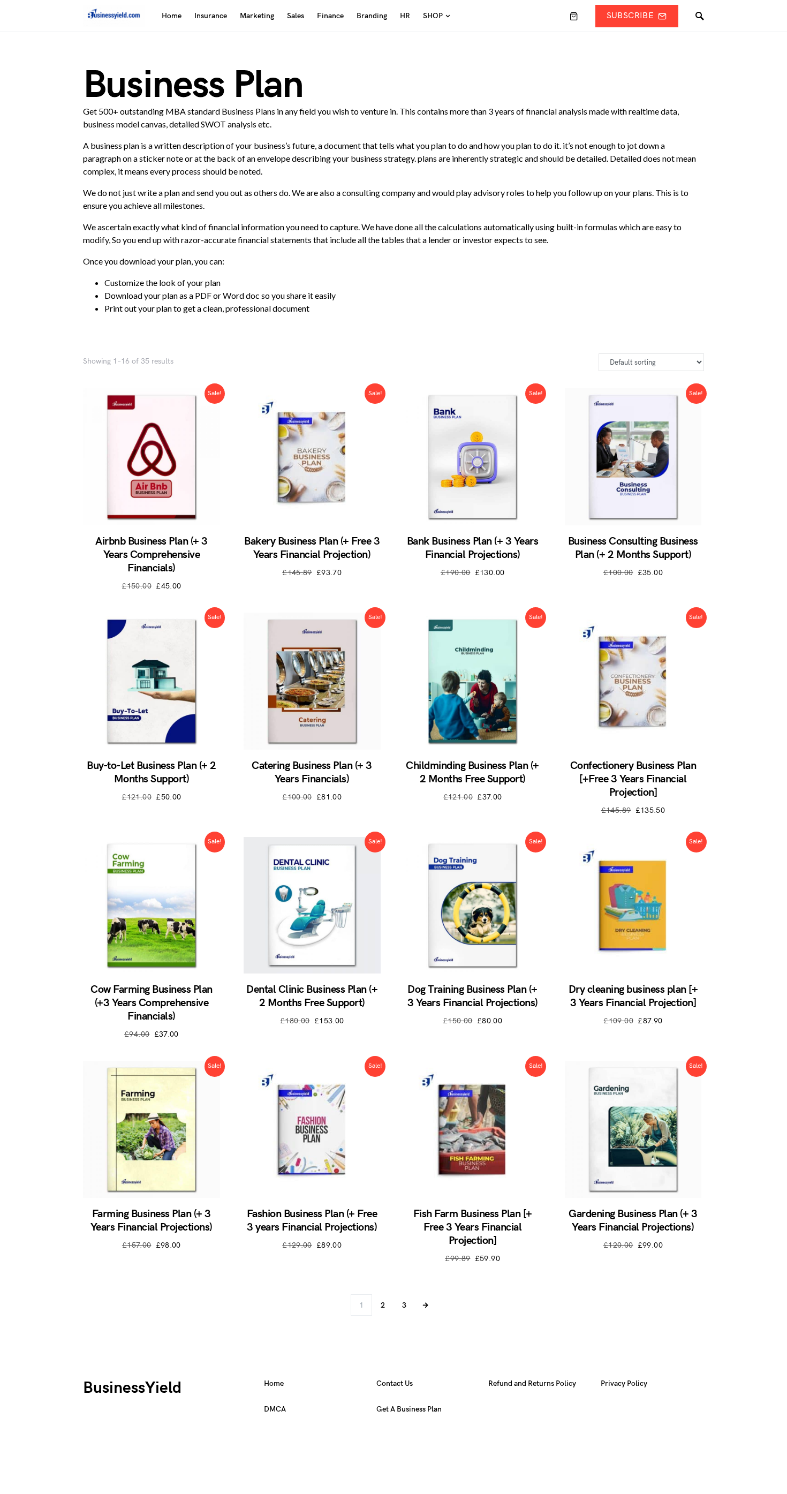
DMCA (275, 1409)
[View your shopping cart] (574, 16)
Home (274, 1383)
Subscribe (630, 16)
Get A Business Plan (409, 1409)
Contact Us (394, 1383)
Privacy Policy (624, 1383)
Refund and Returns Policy (532, 1383)
